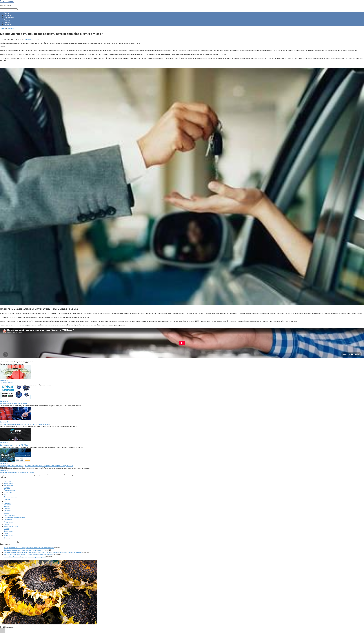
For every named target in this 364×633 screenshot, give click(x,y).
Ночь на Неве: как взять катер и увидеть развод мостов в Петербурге (29, 555)
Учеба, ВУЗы (8, 536)
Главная (6, 13)
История (7, 499)
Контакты (7, 24)
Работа (6, 524)
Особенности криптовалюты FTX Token (14, 445)
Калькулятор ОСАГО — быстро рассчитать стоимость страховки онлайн (29, 548)
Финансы (28, 39)
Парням (6, 513)
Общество (7, 511)
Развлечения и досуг (11, 526)
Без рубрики (8, 485)
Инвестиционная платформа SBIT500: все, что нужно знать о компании (25, 424)
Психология (8, 520)
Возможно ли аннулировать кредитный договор (17, 473)
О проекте (7, 15)
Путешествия (8, 522)
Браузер (7, 488)
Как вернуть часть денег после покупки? (14, 403)
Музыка (6, 506)
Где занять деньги (6, 383)
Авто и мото (8, 481)
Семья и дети (8, 531)
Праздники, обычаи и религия (14, 517)
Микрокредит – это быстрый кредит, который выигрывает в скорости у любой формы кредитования (36, 466)
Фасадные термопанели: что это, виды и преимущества (23, 550)
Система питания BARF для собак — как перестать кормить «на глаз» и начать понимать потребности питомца (43, 552)
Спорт (6, 533)
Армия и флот (8, 483)
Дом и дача (8, 492)
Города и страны (9, 490)
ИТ (5, 501)
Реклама (7, 20)
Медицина (7, 504)
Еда (5, 495)
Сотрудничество (9, 18)
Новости (7, 22)
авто (2, 359)
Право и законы (9, 515)
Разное (6, 529)
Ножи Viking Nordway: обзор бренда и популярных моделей (25, 557)
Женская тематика (10, 497)
